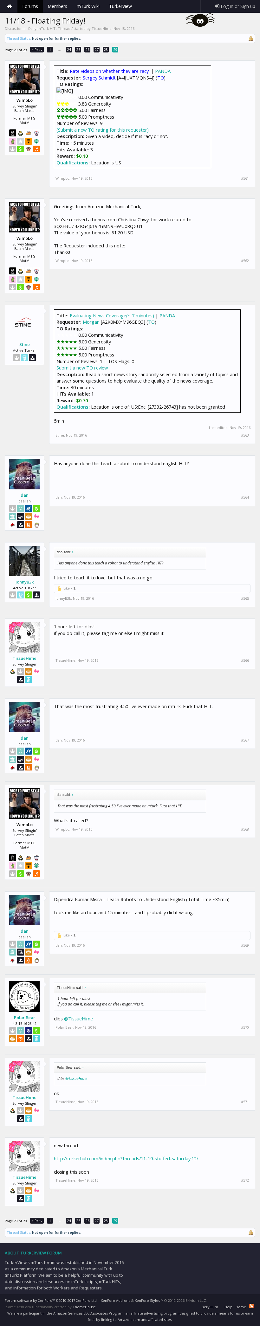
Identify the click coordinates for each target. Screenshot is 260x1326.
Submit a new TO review (82, 367)
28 (106, 49)
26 (87, 49)
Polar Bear (24, 1017)
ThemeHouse (84, 1306)
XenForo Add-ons (115, 1300)
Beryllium (210, 1306)
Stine (24, 344)
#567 (245, 740)
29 (115, 49)
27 (97, 49)
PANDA (163, 71)
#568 (245, 829)
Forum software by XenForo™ (51, 1300)
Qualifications (72, 162)
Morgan (91, 322)
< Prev (36, 49)
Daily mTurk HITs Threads (50, 28)
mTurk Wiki (88, 6)
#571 (245, 1102)
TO (151, 322)
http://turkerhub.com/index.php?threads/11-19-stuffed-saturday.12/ (126, 1158)
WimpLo (62, 178)
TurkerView (120, 6)
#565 (245, 598)
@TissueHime (78, 1018)
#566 (245, 660)
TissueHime (102, 28)
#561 (245, 178)
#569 (245, 945)
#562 (245, 261)
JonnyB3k (25, 581)
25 (78, 49)
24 (69, 49)
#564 (245, 497)
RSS (251, 1306)
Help (228, 1306)
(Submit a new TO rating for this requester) (102, 130)
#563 (245, 435)
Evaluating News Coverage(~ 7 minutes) (112, 315)
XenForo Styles (147, 1300)
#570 (245, 1027)
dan (25, 495)
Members (57, 6)
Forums (30, 6)
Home (9, 6)
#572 (245, 1180)
